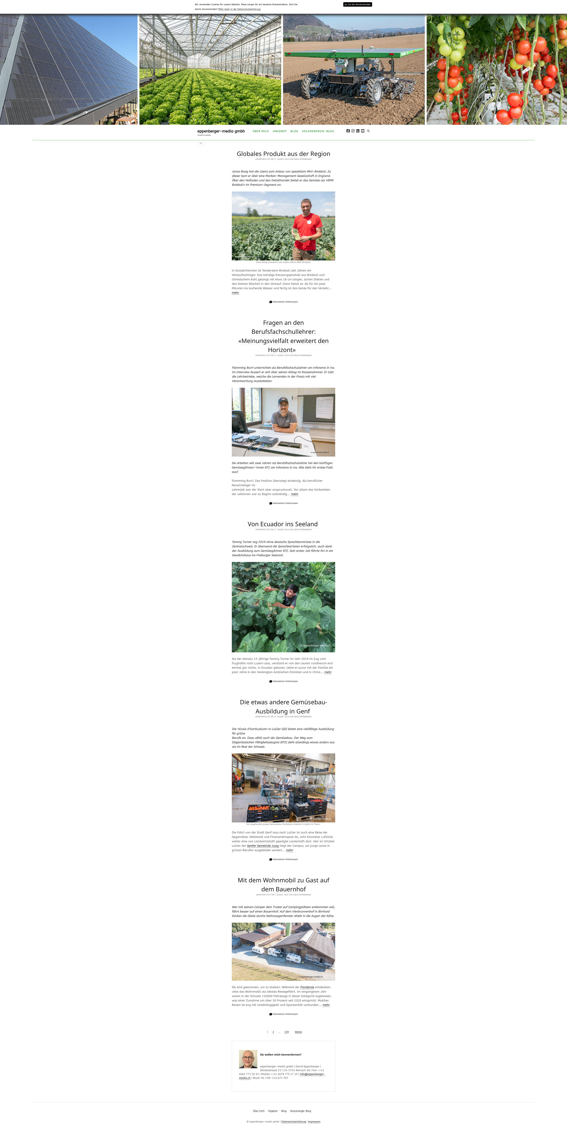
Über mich (261, 131)
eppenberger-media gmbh (221, 131)
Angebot (280, 131)
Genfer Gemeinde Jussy (263, 846)
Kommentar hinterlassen (285, 302)
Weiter (298, 1032)
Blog (294, 131)
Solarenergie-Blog (318, 131)
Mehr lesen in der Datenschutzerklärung (239, 9)
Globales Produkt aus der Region (283, 153)
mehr (235, 292)
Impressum (314, 1121)
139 (286, 1032)
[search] (368, 131)
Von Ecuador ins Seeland (283, 524)
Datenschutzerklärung (293, 1121)
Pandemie (307, 987)
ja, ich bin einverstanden (358, 4)
